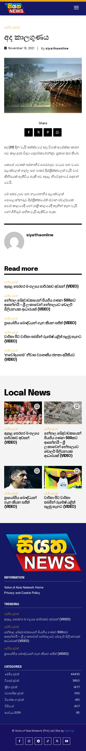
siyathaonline (57, 48)
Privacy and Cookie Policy (22, 592)
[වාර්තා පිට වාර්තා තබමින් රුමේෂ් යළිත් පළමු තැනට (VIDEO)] (63, 477)
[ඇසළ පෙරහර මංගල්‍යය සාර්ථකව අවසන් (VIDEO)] (23, 412)
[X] (38, 132)
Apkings (69, 731)
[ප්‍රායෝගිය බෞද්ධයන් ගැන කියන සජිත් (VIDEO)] (23, 477)
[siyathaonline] (14, 242)
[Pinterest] (48, 132)
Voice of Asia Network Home (23, 587)
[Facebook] (28, 132)
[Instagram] (29, 741)
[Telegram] (38, 741)
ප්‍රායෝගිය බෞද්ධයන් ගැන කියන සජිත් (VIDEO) (40, 323)
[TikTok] (47, 741)
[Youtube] (66, 741)
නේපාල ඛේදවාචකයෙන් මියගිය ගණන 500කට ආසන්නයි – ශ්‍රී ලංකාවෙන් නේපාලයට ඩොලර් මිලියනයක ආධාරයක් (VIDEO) (40, 305)
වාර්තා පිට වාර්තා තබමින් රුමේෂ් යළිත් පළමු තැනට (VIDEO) (60, 502)
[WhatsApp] (57, 132)
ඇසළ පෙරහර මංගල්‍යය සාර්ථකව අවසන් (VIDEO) (41, 286)
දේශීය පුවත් (12, 27)
